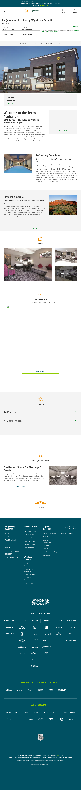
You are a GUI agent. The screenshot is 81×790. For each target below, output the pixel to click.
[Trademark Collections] (59, 634)
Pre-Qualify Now (43, 5)
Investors (46, 545)
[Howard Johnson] (22, 647)
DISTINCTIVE (71, 621)
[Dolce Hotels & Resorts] (71, 634)
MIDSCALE (34, 621)
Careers (45, 548)
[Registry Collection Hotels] (71, 627)
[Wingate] (34, 634)
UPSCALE (59, 621)
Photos (33, 43)
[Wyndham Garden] (34, 640)
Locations (8, 537)
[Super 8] (22, 634)
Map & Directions (46, 43)
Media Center (47, 537)
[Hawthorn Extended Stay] (9, 627)
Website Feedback (67, 533)
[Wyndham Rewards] (40, 602)
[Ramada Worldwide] (34, 660)
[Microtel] (22, 640)
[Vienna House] (46, 647)
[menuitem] (4, 11)
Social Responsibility (50, 552)
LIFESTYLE (46, 621)
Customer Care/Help (12, 557)
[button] (17, 3)
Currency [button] (74, 26)
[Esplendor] (46, 634)
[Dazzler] (46, 640)
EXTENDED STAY (9, 621)
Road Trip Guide (10, 540)
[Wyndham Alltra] (46, 653)
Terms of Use (28, 538)
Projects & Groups (30, 574)
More (58, 43)
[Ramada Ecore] (34, 666)
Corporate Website (49, 533)
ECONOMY (22, 621)
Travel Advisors (29, 583)
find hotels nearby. (52, 31)
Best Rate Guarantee (31, 531)
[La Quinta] (34, 627)
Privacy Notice (29, 534)
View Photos (66, 273)
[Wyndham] (59, 627)
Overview (23, 43)
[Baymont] (34, 653)
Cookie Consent (29, 544)
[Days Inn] (22, 627)
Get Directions (40, 371)
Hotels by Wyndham (40, 614)
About (7, 533)
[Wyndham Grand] (71, 640)
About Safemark (29, 541)
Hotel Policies (63, 130)
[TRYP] (46, 627)
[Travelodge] (22, 653)
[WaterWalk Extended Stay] (9, 634)
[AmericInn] (34, 647)
